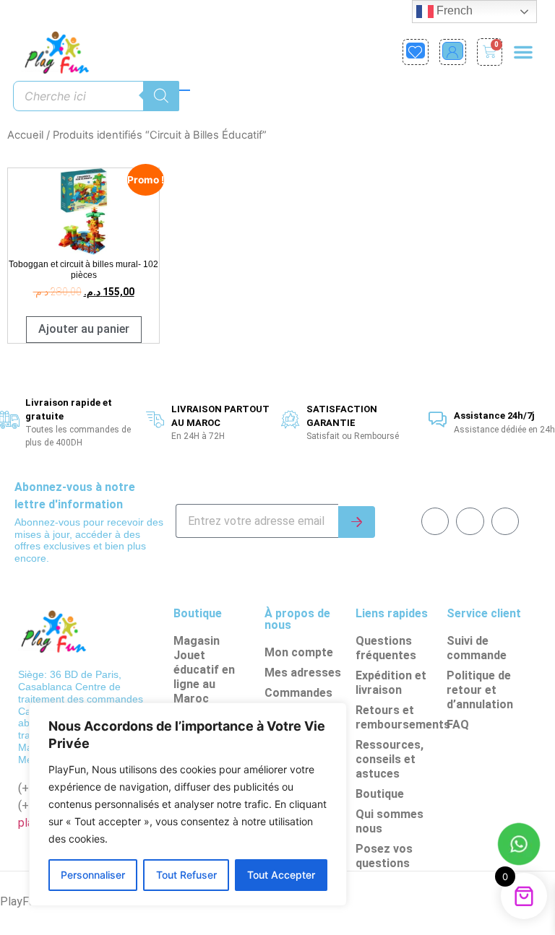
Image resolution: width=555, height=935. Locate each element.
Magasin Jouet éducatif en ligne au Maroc (204, 669)
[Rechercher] (161, 96)
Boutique (380, 794)
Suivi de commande (477, 648)
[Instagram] (505, 521)
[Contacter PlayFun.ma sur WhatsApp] (519, 846)
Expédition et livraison (391, 683)
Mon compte (298, 652)
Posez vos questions (384, 856)
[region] (188, 804)
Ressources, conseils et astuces (389, 759)
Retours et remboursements (397, 717)
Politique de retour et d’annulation (480, 690)
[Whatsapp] (469, 521)
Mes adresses (302, 672)
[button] (523, 52)
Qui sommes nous (389, 821)
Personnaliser (93, 875)
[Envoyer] (356, 522)
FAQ (458, 724)
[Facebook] (435, 521)
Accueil (25, 135)
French (453, 10)
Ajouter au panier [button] (83, 329)
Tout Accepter (281, 875)
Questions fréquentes (386, 648)
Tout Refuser (186, 875)
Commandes (298, 693)
